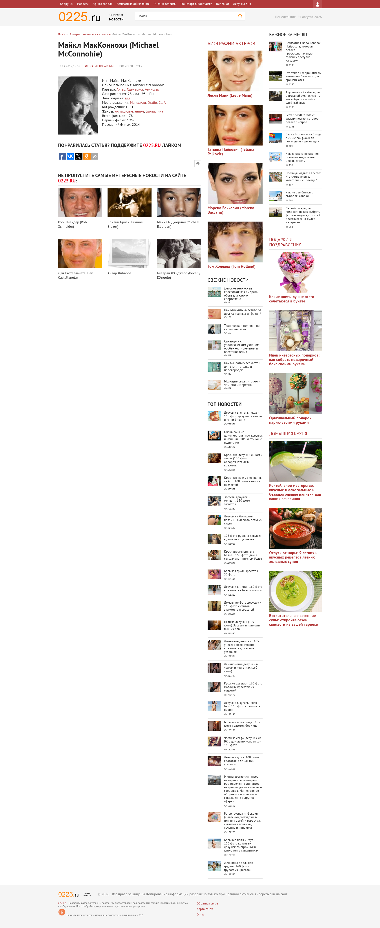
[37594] (295, 528)
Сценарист (135, 89)
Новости (83, 4)
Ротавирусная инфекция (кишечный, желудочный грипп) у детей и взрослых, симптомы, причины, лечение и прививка (242, 821)
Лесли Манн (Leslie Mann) (230, 95)
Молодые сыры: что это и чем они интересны (242, 383)
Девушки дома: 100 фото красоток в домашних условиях (241, 761)
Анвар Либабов (120, 273)
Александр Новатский (98, 66)
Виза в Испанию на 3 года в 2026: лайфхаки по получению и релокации (304, 138)
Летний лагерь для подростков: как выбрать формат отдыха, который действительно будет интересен (303, 215)
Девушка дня (242, 4)
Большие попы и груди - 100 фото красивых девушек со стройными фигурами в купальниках (241, 845)
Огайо (152, 103)
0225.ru (62, 903)
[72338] (235, 71)
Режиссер (151, 89)
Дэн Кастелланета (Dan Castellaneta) (75, 275)
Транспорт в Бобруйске (196, 4)
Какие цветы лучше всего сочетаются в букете (291, 299)
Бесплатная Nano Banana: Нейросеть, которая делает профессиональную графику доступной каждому (303, 52)
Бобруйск (66, 4)
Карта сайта (205, 909)
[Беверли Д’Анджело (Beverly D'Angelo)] (179, 253)
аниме (139, 111)
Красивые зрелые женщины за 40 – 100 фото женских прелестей (243, 481)
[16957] (235, 242)
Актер (121, 89)
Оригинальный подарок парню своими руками (290, 420)
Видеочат (222, 4)
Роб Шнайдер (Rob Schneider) (72, 224)
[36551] (295, 591)
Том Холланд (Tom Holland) (232, 266)
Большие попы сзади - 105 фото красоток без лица (242, 724)
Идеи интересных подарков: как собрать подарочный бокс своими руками (294, 360)
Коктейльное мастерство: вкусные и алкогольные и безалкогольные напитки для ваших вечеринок (295, 492)
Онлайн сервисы (164, 4)
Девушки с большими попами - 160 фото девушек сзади (243, 520)
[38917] (295, 461)
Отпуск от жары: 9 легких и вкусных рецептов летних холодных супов (293, 557)
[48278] (295, 330)
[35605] (295, 272)
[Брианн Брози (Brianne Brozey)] (130, 202)
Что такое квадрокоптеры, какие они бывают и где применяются (304, 76)
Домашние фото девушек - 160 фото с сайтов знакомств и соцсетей (242, 606)
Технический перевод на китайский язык (241, 328)
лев (127, 98)
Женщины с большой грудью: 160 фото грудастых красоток (238, 866)
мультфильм (124, 111)
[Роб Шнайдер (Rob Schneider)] (80, 202)
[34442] (295, 393)
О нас (200, 915)
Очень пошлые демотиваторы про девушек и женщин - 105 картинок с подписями (243, 437)
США (162, 103)
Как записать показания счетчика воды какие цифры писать (302, 157)
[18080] (235, 183)
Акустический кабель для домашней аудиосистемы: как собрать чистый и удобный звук (303, 98)
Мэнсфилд (138, 103)
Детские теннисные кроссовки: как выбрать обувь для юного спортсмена (240, 294)
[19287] (235, 125)
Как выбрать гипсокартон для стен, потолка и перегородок (242, 367)
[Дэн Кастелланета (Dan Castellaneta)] (80, 253)
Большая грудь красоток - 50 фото (241, 573)
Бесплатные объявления (133, 4)
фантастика (154, 111)
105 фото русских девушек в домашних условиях (242, 537)
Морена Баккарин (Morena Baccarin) (231, 210)
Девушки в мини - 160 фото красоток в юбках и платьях (243, 588)
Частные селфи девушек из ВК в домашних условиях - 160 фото (242, 741)
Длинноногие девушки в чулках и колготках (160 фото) (241, 667)
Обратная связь (207, 904)
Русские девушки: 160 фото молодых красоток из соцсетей (243, 687)
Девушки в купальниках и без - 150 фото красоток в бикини (242, 706)
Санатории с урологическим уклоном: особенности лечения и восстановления (242, 347)
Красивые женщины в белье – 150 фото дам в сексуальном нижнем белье (243, 555)
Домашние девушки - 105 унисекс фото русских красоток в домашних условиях (241, 647)
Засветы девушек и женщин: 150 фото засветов (237, 500)
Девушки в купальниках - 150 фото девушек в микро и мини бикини (243, 416)
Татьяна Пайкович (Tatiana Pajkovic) (231, 152)
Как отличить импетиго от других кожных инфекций (242, 312)
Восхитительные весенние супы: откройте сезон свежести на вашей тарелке (293, 620)
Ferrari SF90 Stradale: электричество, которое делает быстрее (302, 118)
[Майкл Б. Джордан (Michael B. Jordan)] (179, 202)
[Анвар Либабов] (130, 253)
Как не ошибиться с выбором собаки (299, 194)
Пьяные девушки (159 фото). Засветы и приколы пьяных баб (242, 625)
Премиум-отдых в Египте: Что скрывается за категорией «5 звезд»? (303, 176)
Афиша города (103, 4)
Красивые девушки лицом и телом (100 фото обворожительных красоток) (243, 460)
